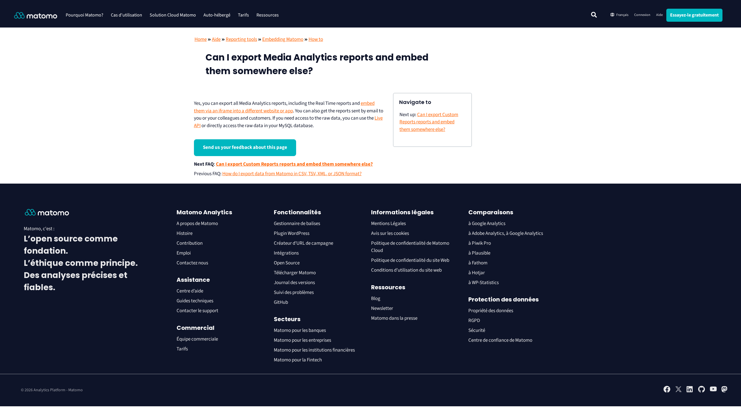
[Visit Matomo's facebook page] (666, 391)
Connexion (642, 14)
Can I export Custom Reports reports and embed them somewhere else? (294, 164)
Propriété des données (490, 310)
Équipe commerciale (197, 339)
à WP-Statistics (483, 282)
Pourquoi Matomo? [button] (84, 15)
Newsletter (382, 308)
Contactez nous (192, 262)
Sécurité (476, 330)
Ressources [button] (267, 15)
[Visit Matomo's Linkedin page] (690, 391)
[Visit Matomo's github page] (701, 391)
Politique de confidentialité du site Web (410, 260)
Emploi (184, 253)
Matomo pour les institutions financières (314, 350)
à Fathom (477, 262)
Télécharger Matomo (295, 272)
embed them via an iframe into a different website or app (284, 107)
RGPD (474, 320)
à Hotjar (476, 272)
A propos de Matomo (197, 223)
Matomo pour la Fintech (298, 359)
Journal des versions (294, 282)
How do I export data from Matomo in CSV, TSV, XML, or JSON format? (292, 173)
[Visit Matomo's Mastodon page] (724, 391)
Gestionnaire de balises (297, 223)
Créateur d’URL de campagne (303, 243)
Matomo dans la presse (394, 318)
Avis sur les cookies (390, 233)
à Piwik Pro (479, 243)
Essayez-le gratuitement (694, 15)
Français (622, 14)
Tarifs (243, 15)
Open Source (287, 262)
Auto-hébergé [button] (216, 15)
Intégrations (286, 253)
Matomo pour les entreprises (302, 340)
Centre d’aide (190, 291)
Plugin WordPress (291, 233)
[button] (594, 14)
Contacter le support (197, 310)
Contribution (190, 243)
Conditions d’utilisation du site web (406, 270)
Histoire (184, 233)
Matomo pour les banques (300, 330)
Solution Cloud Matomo (173, 15)
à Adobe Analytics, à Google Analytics (505, 233)
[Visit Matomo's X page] (678, 391)
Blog (375, 298)
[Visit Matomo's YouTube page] (713, 391)
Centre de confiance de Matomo (500, 340)
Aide (659, 14)
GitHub (281, 302)
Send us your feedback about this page (245, 147)
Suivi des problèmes (294, 292)
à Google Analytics (486, 223)
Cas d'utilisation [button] (126, 15)
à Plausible (479, 253)
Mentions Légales (388, 223)
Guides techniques (195, 300)
